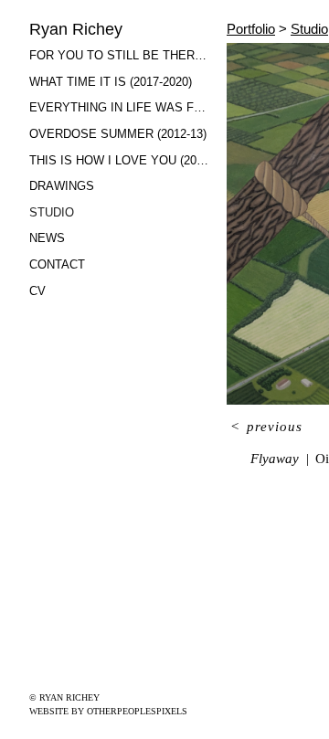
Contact (57, 264)
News (47, 238)
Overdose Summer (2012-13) (118, 134)
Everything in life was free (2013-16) (120, 107)
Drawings (61, 186)
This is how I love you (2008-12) (120, 160)
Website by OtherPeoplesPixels (108, 711)
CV (37, 291)
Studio (51, 212)
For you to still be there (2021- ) (120, 55)
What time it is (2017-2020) (110, 82)
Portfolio (251, 29)
